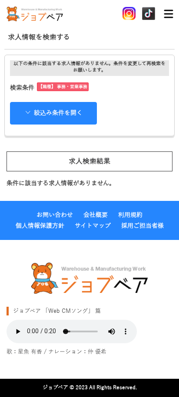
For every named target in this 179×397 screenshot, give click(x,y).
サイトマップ (93, 226)
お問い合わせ (54, 215)
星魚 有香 (30, 352)
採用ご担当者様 (142, 226)
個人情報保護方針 (40, 226)
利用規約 (130, 215)
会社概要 (95, 215)
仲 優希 (97, 352)
